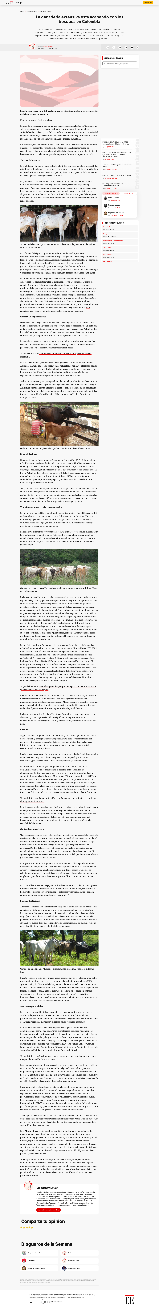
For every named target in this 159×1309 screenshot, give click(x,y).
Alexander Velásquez (111, 169)
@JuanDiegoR (109, 250)
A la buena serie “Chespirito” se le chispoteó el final (117, 166)
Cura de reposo (114, 205)
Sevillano (71, 1253)
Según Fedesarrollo (29, 644)
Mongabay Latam (48, 46)
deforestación (76, 531)
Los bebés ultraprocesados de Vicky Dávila (116, 175)
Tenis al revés (107, 248)
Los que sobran (108, 234)
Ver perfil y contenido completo (48, 1210)
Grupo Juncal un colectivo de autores (39, 1253)
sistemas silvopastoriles (57, 1103)
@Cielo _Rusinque (110, 236)
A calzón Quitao (109, 257)
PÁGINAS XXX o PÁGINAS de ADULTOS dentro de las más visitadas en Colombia (115, 143)
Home (22, 11)
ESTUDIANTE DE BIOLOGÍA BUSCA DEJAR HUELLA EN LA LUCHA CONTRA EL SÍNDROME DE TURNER (116, 154)
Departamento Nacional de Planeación (56, 459)
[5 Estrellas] (32, 1227)
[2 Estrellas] (24, 1227)
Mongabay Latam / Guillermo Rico (36, 119)
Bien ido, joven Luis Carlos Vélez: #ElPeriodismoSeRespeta (113, 185)
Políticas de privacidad (72, 1294)
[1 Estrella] (21, 1227)
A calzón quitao (108, 254)
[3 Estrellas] (27, 1227)
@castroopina (109, 229)
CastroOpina (107, 227)
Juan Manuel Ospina (74, 1268)
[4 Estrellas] (29, 1227)
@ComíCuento (109, 243)
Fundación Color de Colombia (117, 215)
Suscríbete (148, 3)
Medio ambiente (31, 11)
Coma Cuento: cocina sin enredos (113, 241)
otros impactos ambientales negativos (61, 613)
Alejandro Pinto (109, 147)
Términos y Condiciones (59, 1294)
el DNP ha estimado (45, 977)
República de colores (116, 212)
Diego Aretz (31, 1260)
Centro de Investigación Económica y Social (62, 512)
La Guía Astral (107, 261)
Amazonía (47, 644)
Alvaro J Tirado (109, 159)
